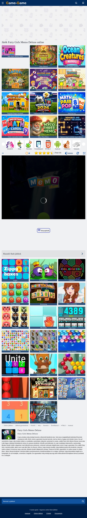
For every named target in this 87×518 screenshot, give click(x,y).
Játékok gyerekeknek (21, 425)
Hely (39, 425)
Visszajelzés (58, 513)
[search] (82, 501)
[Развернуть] (84, 153)
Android (70, 425)
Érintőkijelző (55, 425)
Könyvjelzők (44, 231)
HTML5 (63, 425)
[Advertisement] (23, 23)
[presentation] (3, 144)
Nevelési (46, 425)
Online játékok (8, 425)
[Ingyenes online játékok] (16, 3)
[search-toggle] (76, 3)
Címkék (48, 513)
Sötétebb (70, 153)
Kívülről (32, 425)
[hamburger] (3, 3)
